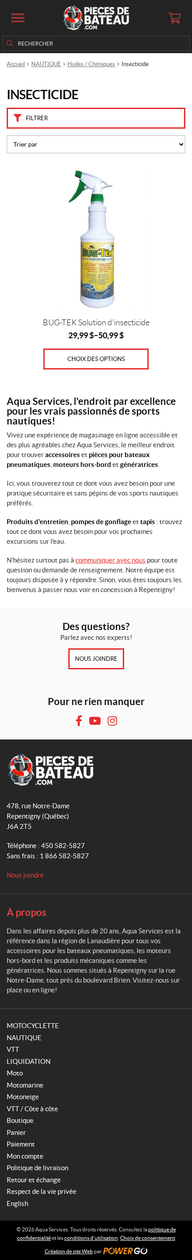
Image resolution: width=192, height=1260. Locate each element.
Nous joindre (96, 658)
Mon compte (25, 1156)
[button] (18, 18)
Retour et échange (34, 1180)
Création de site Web (69, 1251)
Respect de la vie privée (41, 1191)
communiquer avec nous (110, 560)
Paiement (21, 1144)
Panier (16, 1132)
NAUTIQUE (46, 64)
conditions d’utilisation (91, 1238)
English (17, 1203)
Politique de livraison (37, 1168)
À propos (26, 912)
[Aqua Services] (96, 17)
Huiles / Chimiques (91, 64)
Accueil (16, 64)
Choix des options (96, 359)
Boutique (20, 1120)
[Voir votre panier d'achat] (174, 18)
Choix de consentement (147, 1238)
